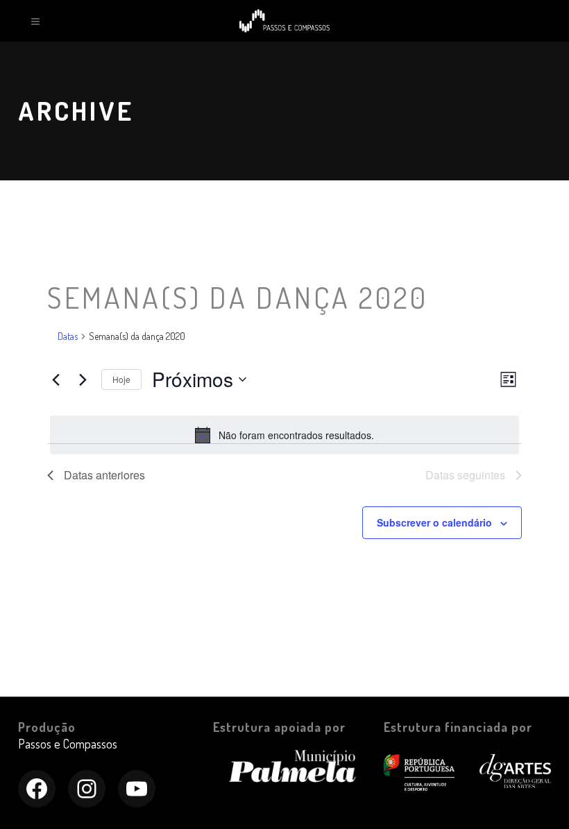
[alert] (284, 435)
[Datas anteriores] (55, 379)
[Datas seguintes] (82, 379)
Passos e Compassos (67, 743)
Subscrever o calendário (434, 522)
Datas (68, 336)
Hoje (121, 379)
